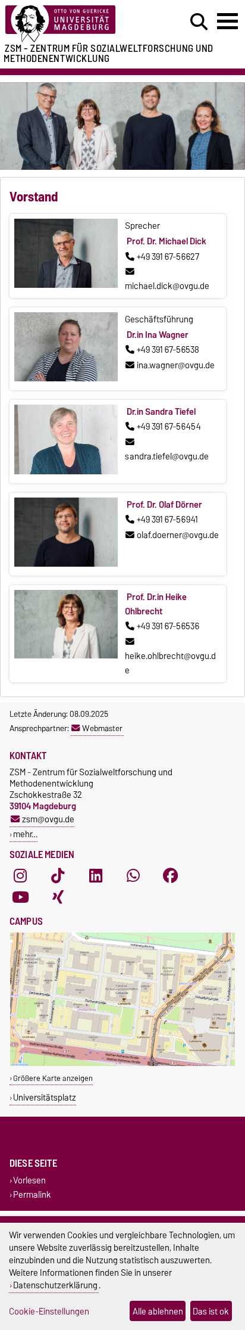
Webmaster (102, 728)
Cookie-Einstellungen (49, 1311)
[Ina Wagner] (66, 378)
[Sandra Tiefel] (66, 471)
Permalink (32, 1194)
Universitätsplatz (44, 1097)
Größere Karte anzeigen (53, 1078)
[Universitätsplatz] (122, 1063)
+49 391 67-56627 (168, 257)
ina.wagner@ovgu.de (176, 365)
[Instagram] (20, 876)
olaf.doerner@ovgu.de (178, 535)
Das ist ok (211, 1311)
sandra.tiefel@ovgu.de (167, 456)
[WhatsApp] (133, 876)
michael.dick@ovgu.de (167, 286)
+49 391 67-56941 (167, 519)
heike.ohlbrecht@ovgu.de (170, 663)
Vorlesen (29, 1181)
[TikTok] (57, 876)
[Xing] (57, 897)
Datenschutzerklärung (55, 1285)
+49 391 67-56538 (168, 350)
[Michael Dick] (66, 285)
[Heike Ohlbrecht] (66, 655)
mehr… (25, 833)
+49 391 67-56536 (168, 626)
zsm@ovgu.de (48, 819)
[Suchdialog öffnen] (199, 22)
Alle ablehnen (158, 1311)
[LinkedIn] (95, 876)
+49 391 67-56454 (169, 426)
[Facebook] (170, 876)
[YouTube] (20, 897)
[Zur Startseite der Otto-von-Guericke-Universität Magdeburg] (75, 24)
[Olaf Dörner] (66, 564)
